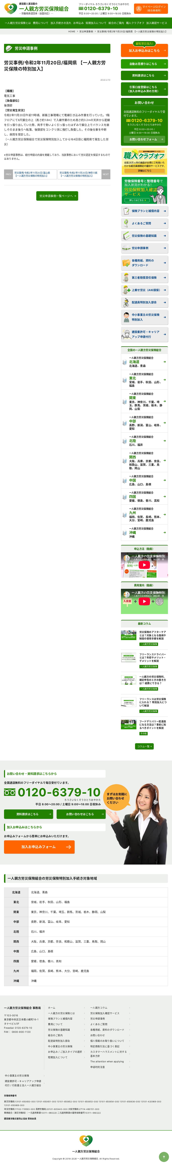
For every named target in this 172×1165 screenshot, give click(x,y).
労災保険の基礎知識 (144, 235)
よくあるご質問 (141, 223)
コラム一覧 (143, 746)
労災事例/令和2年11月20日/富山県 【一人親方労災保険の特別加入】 (31, 174)
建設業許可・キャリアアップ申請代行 (146, 334)
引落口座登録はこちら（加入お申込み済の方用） (143, 89)
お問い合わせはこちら (80, 814)
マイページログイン (154, 8)
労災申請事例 (140, 248)
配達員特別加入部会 (144, 302)
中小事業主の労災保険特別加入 (146, 317)
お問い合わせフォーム (143, 139)
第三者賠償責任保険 (144, 277)
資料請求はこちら (143, 75)
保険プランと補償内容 (146, 211)
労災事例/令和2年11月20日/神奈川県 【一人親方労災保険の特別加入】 (81, 174)
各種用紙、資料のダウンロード (143, 263)
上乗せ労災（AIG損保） (147, 290)
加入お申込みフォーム (39, 847)
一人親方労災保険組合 (86, 1151)
